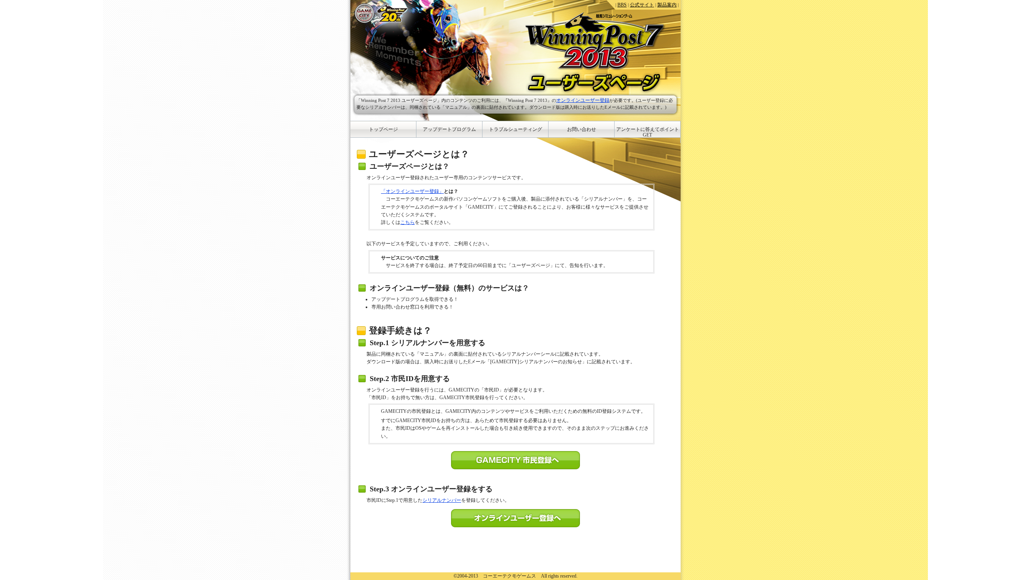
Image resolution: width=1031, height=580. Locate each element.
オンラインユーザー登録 (582, 100)
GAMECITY (364, 13)
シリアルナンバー (441, 500)
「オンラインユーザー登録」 (412, 191)
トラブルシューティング (515, 129)
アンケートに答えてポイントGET (647, 132)
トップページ (383, 129)
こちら (407, 222)
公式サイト (642, 5)
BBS (622, 5)
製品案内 (667, 5)
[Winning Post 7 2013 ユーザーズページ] (595, 41)
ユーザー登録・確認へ (515, 518)
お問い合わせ (581, 129)
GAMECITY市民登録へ (515, 460)
